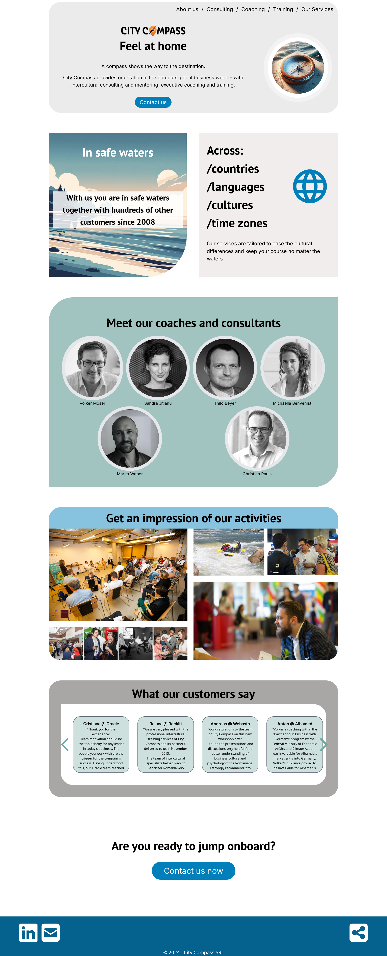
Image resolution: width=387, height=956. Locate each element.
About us (187, 9)
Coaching (253, 9)
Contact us (153, 102)
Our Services (317, 9)
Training (283, 9)
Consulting (220, 9)
